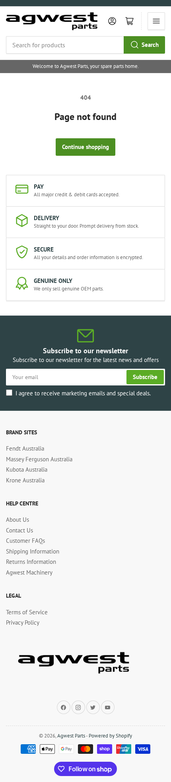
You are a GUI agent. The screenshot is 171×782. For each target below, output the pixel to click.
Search (150, 44)
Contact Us (19, 530)
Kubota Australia (26, 469)
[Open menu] (156, 21)
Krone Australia (25, 480)
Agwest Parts (71, 735)
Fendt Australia (25, 448)
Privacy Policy (22, 622)
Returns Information (31, 561)
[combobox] (85, 45)
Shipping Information (32, 551)
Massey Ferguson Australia (39, 459)
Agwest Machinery (29, 572)
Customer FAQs (25, 540)
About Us (17, 519)
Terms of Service (27, 612)
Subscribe (145, 377)
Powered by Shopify (110, 735)
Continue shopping (85, 147)
